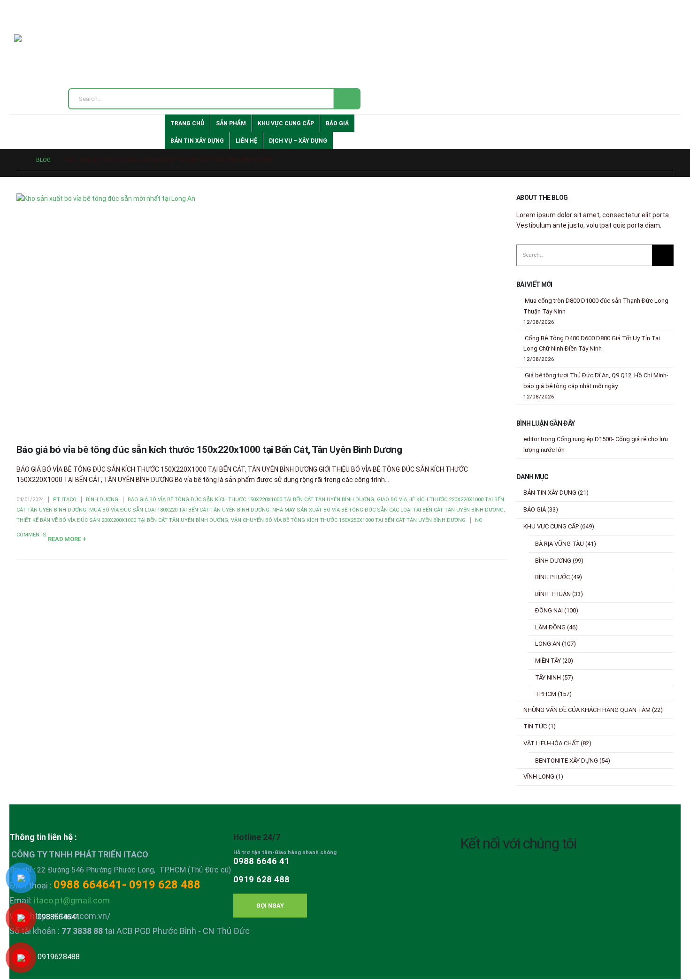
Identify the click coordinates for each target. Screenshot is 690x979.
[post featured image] (261, 311)
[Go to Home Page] (19, 160)
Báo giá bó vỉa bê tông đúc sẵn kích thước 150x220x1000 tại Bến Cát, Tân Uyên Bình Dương (209, 449)
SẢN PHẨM (231, 123)
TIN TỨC (535, 726)
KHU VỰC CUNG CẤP (286, 123)
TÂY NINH (548, 677)
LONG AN (547, 643)
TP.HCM (545, 693)
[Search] (347, 98)
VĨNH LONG (538, 776)
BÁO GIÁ (337, 123)
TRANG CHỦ (187, 123)
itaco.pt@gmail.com (72, 900)
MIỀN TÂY (548, 660)
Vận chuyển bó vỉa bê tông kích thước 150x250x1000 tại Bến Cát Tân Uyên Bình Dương (348, 520)
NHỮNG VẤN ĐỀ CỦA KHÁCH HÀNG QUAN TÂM (587, 709)
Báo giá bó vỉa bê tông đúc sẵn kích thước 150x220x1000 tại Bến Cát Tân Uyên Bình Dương (251, 500)
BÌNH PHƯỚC (552, 577)
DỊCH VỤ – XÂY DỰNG (298, 141)
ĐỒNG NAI (549, 610)
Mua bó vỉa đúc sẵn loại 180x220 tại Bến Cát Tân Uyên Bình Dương (179, 510)
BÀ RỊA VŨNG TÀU (559, 543)
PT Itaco (65, 500)
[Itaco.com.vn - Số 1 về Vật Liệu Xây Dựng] (45, 56)
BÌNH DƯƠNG (102, 500)
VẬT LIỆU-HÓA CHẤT (551, 743)
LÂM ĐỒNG (550, 627)
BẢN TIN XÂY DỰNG (197, 141)
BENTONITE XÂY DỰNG (566, 760)
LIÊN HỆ (246, 141)
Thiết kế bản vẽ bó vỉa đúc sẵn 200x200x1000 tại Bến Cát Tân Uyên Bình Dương (122, 520)
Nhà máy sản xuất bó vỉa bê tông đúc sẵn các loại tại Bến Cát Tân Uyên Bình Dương (388, 510)
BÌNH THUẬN (553, 593)
